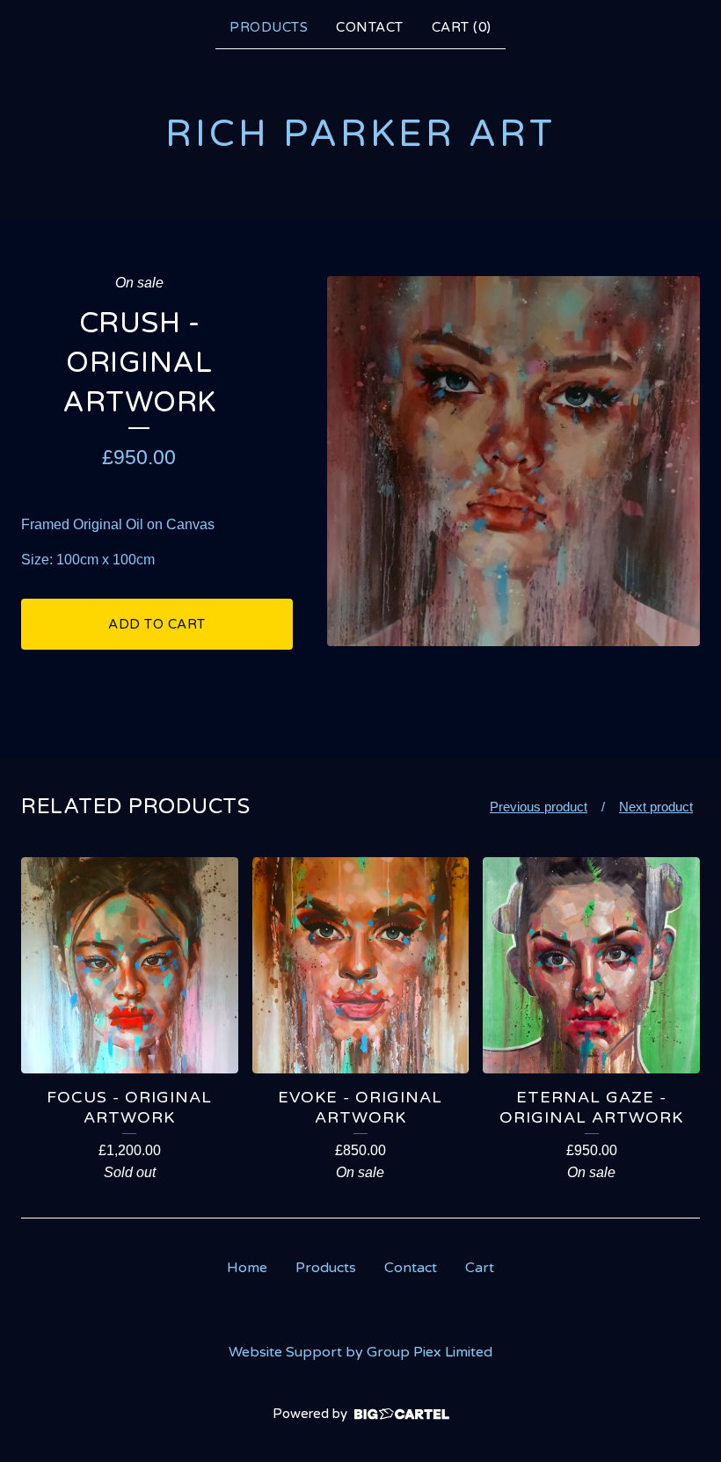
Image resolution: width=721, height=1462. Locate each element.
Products (268, 27)
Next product (656, 806)
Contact (370, 27)
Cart (479, 1268)
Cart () (462, 27)
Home (247, 1268)
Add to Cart (157, 624)
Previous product (538, 806)
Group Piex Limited (429, 1352)
